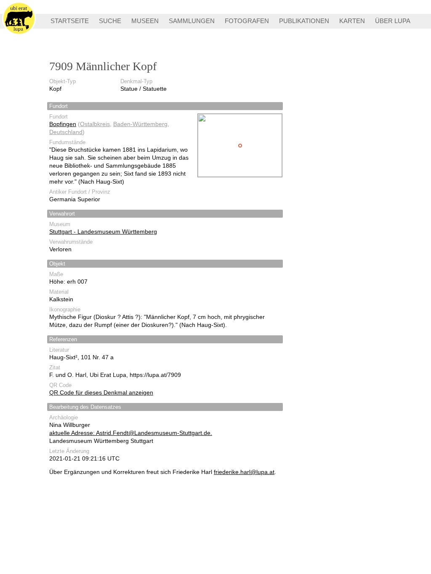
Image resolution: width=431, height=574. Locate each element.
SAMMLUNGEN (192, 20)
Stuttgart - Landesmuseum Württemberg (103, 231)
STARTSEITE (70, 20)
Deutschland (65, 132)
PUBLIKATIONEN (304, 20)
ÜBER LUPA (392, 20)
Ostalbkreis (95, 124)
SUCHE (110, 20)
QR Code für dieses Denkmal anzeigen (101, 392)
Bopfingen (62, 124)
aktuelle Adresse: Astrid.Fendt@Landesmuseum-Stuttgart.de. (130, 432)
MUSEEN (145, 20)
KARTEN (352, 20)
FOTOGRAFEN (247, 20)
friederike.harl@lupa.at (244, 472)
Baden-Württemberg (140, 124)
